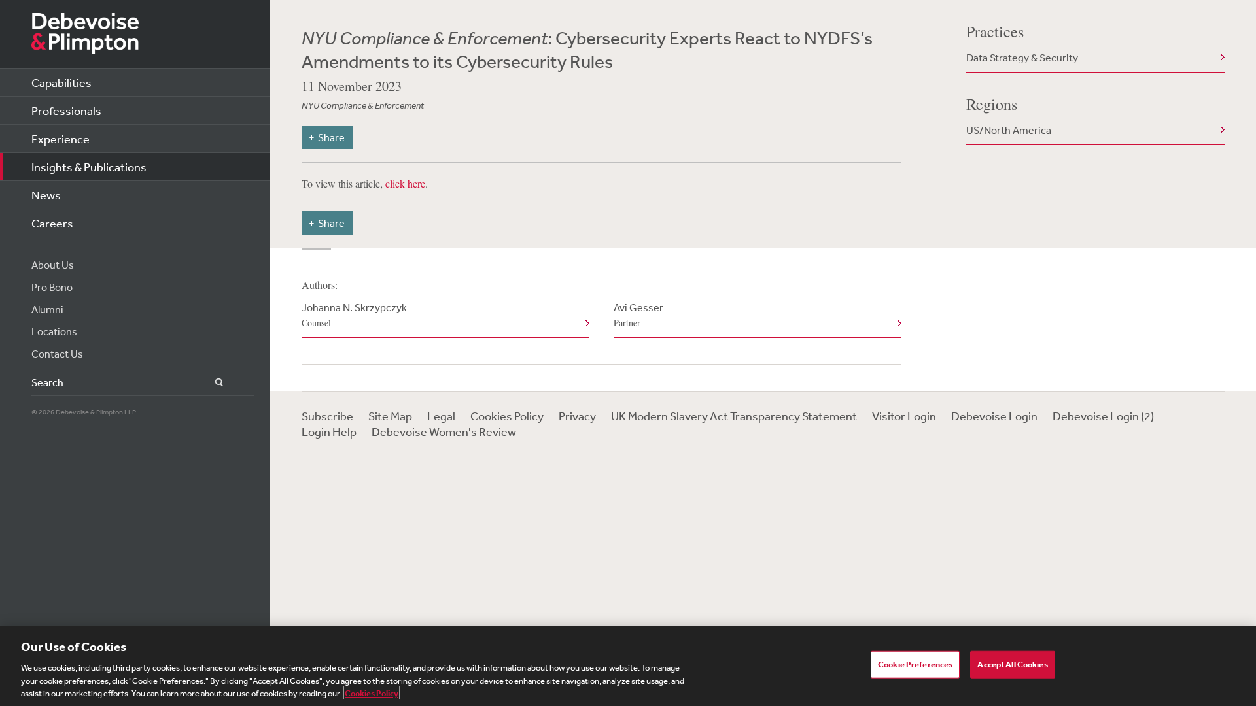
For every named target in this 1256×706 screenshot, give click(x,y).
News (46, 195)
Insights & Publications (89, 167)
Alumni (47, 309)
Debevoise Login (994, 416)
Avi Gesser (638, 315)
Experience (60, 138)
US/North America (1008, 130)
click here (405, 183)
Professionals (66, 110)
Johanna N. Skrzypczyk (354, 315)
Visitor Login (904, 416)
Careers (52, 223)
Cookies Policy (507, 416)
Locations (54, 331)
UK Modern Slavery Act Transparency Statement (734, 416)
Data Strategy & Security (1022, 57)
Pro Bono (52, 287)
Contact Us (57, 353)
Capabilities (61, 82)
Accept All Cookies (1012, 664)
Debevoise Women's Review (444, 431)
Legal (441, 416)
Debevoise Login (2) (1103, 416)
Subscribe (327, 416)
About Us (52, 264)
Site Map (390, 416)
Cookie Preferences (915, 664)
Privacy (577, 416)
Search (211, 383)
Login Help (329, 431)
